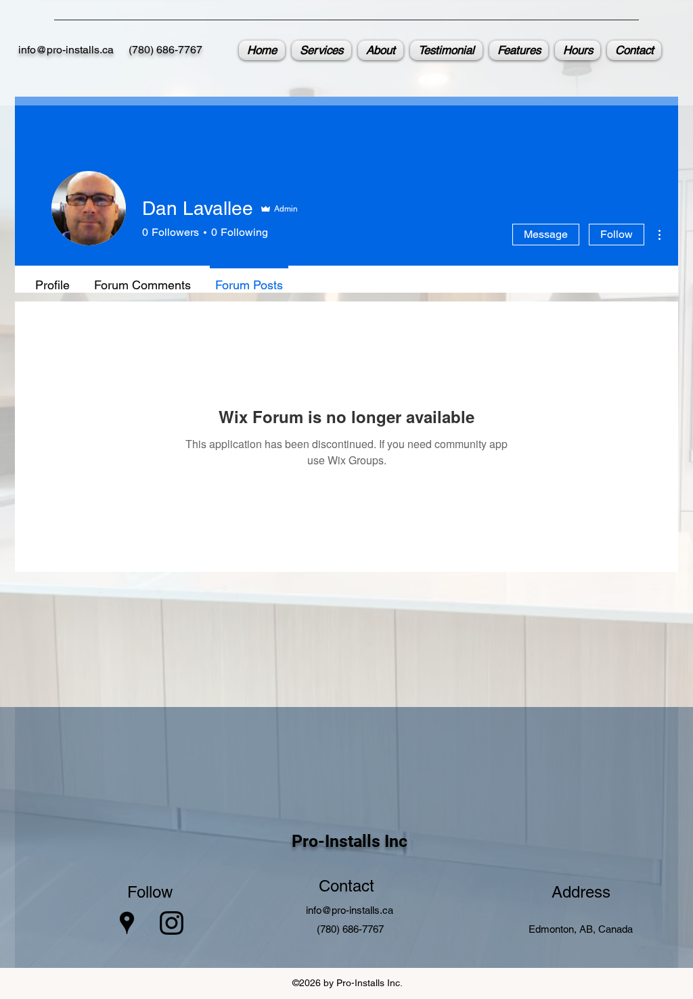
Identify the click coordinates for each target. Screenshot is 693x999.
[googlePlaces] (127, 923)
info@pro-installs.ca (66, 49)
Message (546, 234)
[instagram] (171, 923)
